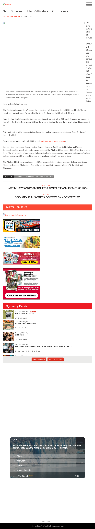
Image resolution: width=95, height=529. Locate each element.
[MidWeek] (25, 4)
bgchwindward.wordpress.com (53, 141)
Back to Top (46, 521)
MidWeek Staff (11, 16)
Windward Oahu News (44, 176)
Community (19, 176)
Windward (30, 176)
